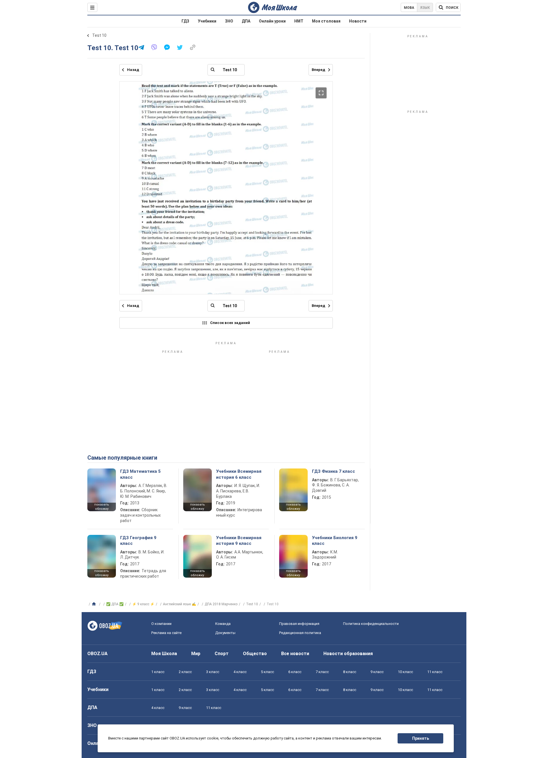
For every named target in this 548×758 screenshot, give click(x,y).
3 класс (212, 672)
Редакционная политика (300, 633)
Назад (133, 70)
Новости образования (348, 653)
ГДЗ (185, 21)
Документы (225, 633)
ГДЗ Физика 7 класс (333, 471)
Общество (255, 653)
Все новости (295, 653)
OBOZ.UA (97, 653)
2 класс (185, 672)
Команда (223, 624)
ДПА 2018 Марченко (221, 604)
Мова (409, 8)
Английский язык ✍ (179, 604)
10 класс (405, 672)
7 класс (322, 672)
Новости (357, 21)
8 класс (349, 672)
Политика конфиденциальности (371, 624)
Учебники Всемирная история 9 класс (238, 540)
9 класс (377, 672)
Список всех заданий (230, 323)
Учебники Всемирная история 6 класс (238, 474)
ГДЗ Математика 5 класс (140, 474)
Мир (195, 653)
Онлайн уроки (272, 21)
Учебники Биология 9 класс (334, 540)
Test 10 (99, 35)
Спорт (222, 653)
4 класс (240, 672)
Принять (420, 738)
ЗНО (229, 21)
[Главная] (95, 604)
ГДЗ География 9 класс (138, 540)
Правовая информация (299, 624)
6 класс (294, 672)
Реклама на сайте (166, 633)
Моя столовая (326, 21)
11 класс (434, 672)
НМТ (298, 21)
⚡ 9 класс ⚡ (143, 604)
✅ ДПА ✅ (115, 604)
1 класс (157, 672)
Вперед (318, 70)
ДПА (246, 21)
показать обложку (101, 507)
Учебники (207, 21)
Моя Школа (164, 653)
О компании (161, 624)
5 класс (267, 672)
